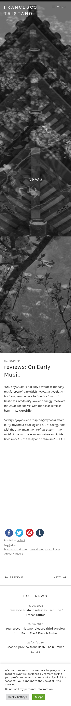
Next (60, 576)
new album (37, 549)
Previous (23, 576)
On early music (13, 553)
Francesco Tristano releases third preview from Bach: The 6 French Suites (35, 631)
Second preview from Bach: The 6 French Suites (35, 649)
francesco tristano (16, 549)
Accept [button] (39, 697)
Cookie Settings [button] (17, 697)
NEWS (21, 540)
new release (52, 549)
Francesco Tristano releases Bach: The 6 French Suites (36, 612)
